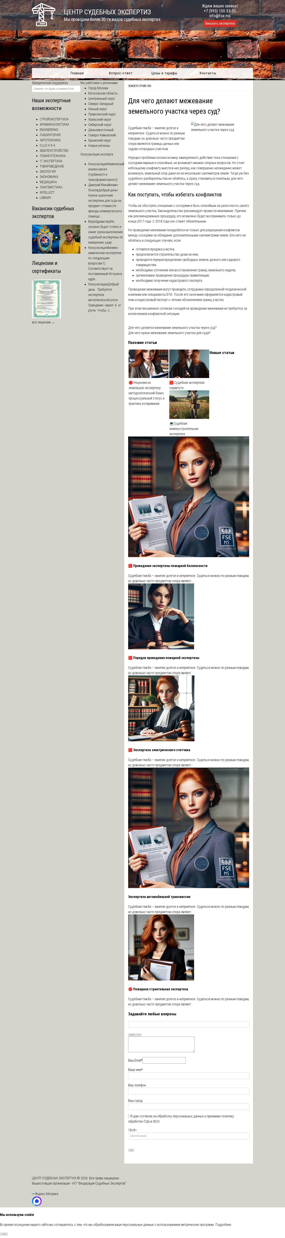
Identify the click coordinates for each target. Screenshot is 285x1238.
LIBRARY (45, 198)
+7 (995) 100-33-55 (220, 11)
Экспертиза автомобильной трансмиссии (159, 897)
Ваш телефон (137, 1085)
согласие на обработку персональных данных (172, 1116)
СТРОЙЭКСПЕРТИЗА (54, 119)
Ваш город (135, 1101)
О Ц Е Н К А (47, 145)
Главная (77, 73)
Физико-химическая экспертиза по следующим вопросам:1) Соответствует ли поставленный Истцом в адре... (105, 263)
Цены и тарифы (164, 73)
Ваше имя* (135, 1070)
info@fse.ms (220, 15)
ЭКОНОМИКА (49, 177)
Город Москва (98, 88)
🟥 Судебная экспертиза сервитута (186, 385)
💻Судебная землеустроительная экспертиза (183, 428)
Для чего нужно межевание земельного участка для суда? (169, 333)
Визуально (132, 1035)
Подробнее (223, 1225)
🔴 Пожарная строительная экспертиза (158, 989)
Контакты (208, 73)
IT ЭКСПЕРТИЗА (51, 161)
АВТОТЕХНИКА (50, 140)
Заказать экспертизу (220, 23)
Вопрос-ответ (120, 73)
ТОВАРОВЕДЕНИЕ (52, 166)
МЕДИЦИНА (48, 182)
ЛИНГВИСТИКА (51, 187)
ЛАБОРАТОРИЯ (50, 135)
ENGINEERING (49, 130)
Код (139, 1035)
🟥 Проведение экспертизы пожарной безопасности (167, 566)
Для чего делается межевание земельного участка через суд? (172, 328)
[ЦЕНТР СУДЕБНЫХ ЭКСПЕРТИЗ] (43, 25)
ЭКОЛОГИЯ (48, 171)
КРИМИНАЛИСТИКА (54, 124)
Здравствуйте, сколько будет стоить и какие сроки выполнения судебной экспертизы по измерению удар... (105, 231)
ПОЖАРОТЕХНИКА (53, 156)
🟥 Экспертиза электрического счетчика (159, 750)
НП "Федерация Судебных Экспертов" (99, 1183)
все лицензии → (43, 322)
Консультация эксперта (96, 154)
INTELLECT (47, 192)
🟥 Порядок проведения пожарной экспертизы (163, 658)
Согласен (4, 1234)
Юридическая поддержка (50, 83)
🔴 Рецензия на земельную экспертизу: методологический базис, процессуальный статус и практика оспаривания (146, 393)
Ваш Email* (135, 1060)
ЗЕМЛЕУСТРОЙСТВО (139, 86)
